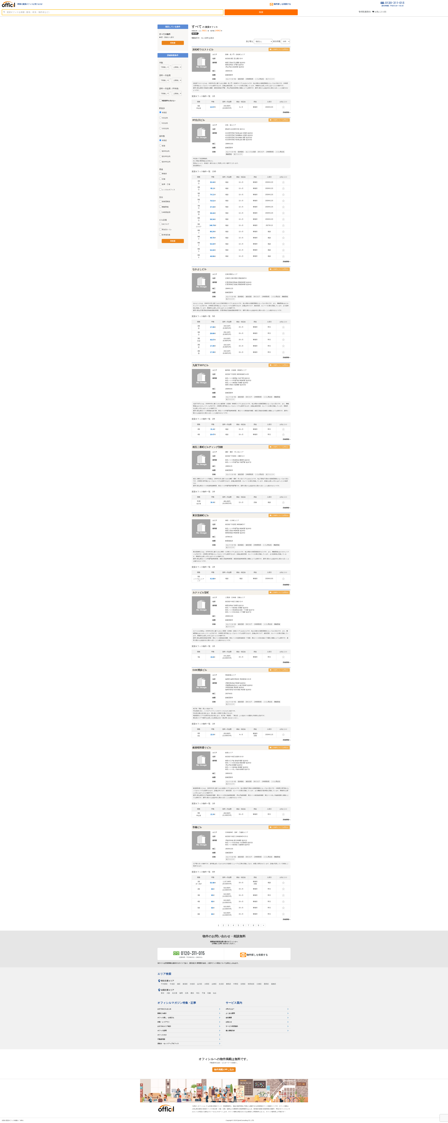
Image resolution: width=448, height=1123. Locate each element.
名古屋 (174, 993)
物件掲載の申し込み (224, 1069)
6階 (198, 107)
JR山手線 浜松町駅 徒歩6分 (234, 67)
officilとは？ (230, 1009)
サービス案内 (234, 1002)
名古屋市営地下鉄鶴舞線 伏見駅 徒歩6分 (239, 135)
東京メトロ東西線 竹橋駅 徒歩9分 (236, 383)
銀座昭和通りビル (201, 747)
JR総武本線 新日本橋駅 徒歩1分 (236, 840)
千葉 (203, 993)
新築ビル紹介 (162, 1013)
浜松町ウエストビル (203, 49)
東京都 (227, 58)
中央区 (232, 601)
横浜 (192, 993)
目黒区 (243, 984)
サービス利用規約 (232, 1026)
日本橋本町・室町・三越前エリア (236, 832)
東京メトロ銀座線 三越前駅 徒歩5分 (237, 845)
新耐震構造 (166, 201)
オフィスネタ (162, 1035)
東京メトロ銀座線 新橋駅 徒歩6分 (236, 767)
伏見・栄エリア (230, 125)
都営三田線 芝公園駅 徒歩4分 (235, 62)
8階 (199, 213)
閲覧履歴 (365, 12)
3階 (199, 195)
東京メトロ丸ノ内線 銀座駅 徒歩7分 (237, 769)
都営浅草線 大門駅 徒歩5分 (234, 65)
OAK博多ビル (199, 670)
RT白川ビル (198, 120)
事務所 (164, 174)
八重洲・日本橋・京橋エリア (235, 597)
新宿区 (185, 984)
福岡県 (227, 679)
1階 (199, 182)
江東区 (259, 984)
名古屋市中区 (234, 129)
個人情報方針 (230, 1030)
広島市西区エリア (231, 274)
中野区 (235, 984)
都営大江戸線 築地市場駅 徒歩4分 (236, 761)
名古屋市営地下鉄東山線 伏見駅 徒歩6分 (239, 133)
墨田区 (266, 984)
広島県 (227, 278)
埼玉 (198, 993)
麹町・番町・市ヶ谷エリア (234, 452)
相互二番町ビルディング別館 (207, 447)
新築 (163, 146)
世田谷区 (251, 984)
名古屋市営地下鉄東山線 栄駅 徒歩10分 (238, 139)
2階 (199, 188)
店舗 (163, 179)
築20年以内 (166, 162)
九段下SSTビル (200, 365)
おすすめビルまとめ (164, 1009)
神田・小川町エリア (232, 520)
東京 (162, 993)
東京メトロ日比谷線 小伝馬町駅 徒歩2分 (239, 842)
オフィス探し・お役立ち (166, 1017)
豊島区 (228, 984)
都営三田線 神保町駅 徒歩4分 (235, 530)
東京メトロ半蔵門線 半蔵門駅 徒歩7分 (238, 462)
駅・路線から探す (167, 37)
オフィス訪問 (162, 1030)
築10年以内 (166, 156)
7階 (199, 207)
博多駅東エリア (230, 675)
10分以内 (165, 128)
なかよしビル (199, 269)
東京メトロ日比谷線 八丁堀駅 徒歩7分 (238, 612)
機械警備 (165, 207)
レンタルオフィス (168, 190)
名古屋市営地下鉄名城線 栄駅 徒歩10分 (238, 137)
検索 (261, 12)
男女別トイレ (167, 229)
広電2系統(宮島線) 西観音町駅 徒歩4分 (238, 282)
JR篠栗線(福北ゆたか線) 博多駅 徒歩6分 (239, 685)
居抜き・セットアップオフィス (168, 1043)
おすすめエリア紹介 (164, 1026)
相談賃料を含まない (169, 101)
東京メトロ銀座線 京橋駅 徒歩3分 (236, 608)
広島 (186, 993)
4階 (199, 352)
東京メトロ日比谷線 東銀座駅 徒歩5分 (238, 763)
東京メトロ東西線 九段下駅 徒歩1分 (237, 378)
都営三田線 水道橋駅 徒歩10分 (235, 385)
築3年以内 (165, 151)
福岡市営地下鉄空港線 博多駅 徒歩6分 (238, 689)
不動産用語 (161, 1039)
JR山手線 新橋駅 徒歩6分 (234, 765)
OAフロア (165, 224)
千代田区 (233, 374)
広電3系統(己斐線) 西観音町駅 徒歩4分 (238, 284)
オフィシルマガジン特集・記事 (177, 1002)
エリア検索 (164, 973)
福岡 (181, 993)
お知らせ (229, 1022)
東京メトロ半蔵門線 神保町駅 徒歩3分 (238, 380)
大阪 (168, 993)
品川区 (199, 984)
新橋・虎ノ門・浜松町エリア (235, 54)
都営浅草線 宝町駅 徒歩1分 (234, 605)
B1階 (198, 502)
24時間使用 (166, 212)
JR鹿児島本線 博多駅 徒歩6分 (235, 683)
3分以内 (165, 118)
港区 (231, 58)
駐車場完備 (166, 235)
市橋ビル (197, 827)
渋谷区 (192, 984)
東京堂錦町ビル (200, 515)
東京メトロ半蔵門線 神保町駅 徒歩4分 (238, 528)
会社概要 (229, 1017)
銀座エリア (229, 752)
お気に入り (380, 12)
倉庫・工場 (166, 184)
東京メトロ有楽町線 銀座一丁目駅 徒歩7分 (239, 610)
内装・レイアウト (164, 1022)
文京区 (221, 984)
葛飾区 (273, 984)
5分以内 (165, 123)
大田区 (206, 984)
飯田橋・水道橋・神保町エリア (236, 370)
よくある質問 (230, 1013)
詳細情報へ (286, 112)
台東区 (214, 984)
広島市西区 (234, 278)
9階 (198, 225)
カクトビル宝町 (200, 592)
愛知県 (227, 129)
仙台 (214, 993)
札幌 (209, 993)
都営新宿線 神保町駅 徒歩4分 (235, 533)
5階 (199, 201)
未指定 (164, 112)
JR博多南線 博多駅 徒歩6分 (234, 687)
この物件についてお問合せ (279, 49)
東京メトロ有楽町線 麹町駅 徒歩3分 (237, 460)
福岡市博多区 (234, 679)
